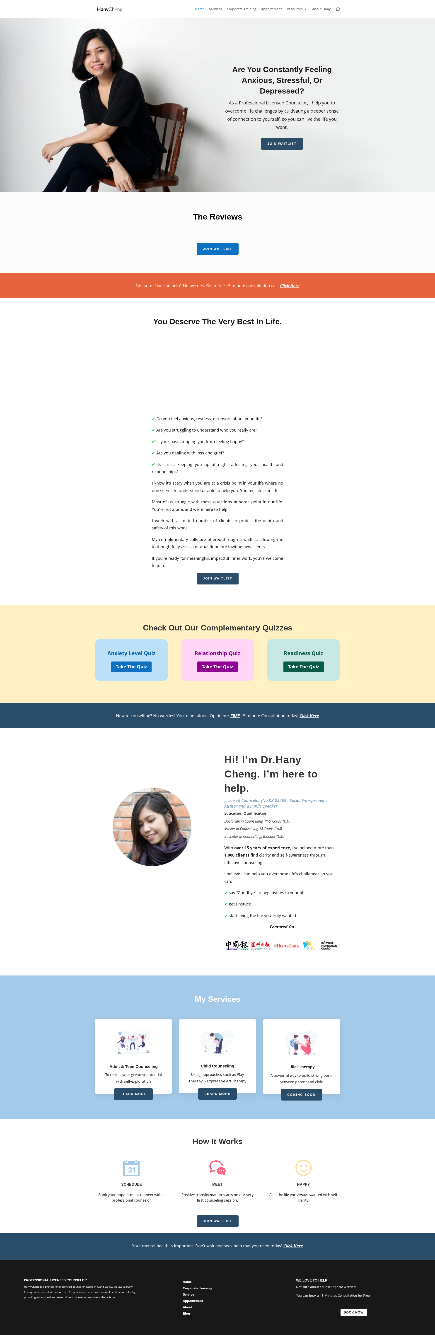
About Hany (321, 9)
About (187, 1307)
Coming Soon (301, 1094)
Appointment (271, 9)
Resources (295, 9)
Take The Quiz (131, 667)
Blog (186, 1313)
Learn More (133, 1094)
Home (199, 9)
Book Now (354, 1312)
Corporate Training (241, 9)
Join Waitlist (282, 143)
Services (215, 9)
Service (188, 1294)
